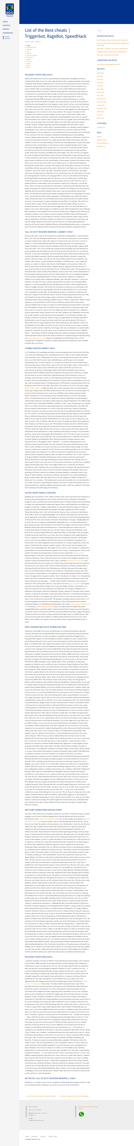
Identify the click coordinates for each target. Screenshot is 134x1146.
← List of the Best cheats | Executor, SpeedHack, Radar (40, 1096)
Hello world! (116, 64)
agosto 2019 (100, 118)
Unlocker (28, 53)
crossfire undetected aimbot (44, 606)
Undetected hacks (31, 47)
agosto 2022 (100, 111)
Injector (28, 65)
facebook (7, 36)
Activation (29, 49)
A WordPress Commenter (104, 64)
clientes (6, 29)
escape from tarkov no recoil (37, 338)
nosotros (6, 25)
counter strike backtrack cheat (48, 819)
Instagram (7, 38)
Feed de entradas (101, 140)
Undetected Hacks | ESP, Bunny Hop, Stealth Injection (112, 52)
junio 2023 (100, 79)
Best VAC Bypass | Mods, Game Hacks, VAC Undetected (112, 40)
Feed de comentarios (102, 143)
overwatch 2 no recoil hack (75, 560)
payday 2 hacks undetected (33, 388)
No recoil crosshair (31, 55)
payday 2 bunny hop (74, 583)
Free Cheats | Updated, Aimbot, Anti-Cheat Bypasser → (74, 1096)
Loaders (28, 59)
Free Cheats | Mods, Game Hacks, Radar (108, 55)
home (5, 22)
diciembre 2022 (101, 99)
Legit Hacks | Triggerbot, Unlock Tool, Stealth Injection (112, 48)
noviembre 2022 (101, 102)
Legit (27, 51)
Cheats (28, 63)
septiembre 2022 (101, 108)
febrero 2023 (100, 92)
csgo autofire (80, 553)
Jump (27, 67)
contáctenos (8, 33)
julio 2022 (100, 115)
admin (39, 41)
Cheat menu (29, 57)
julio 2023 (100, 76)
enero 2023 (100, 95)
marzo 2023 (100, 89)
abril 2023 (100, 86)
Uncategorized (101, 127)
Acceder (99, 136)
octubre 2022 (100, 105)
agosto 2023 (100, 73)
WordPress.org (101, 146)
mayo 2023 (100, 82)
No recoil (29, 61)
